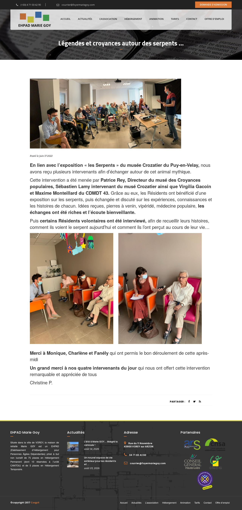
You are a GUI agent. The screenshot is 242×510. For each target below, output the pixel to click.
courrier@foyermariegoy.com (78, 4)
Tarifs (175, 19)
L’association (108, 19)
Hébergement (133, 19)
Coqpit (35, 502)
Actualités (85, 19)
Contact (191, 19)
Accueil (65, 19)
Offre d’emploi (214, 19)
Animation (156, 19)
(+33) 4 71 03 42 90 (30, 4)
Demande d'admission (213, 4)
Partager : (177, 401)
